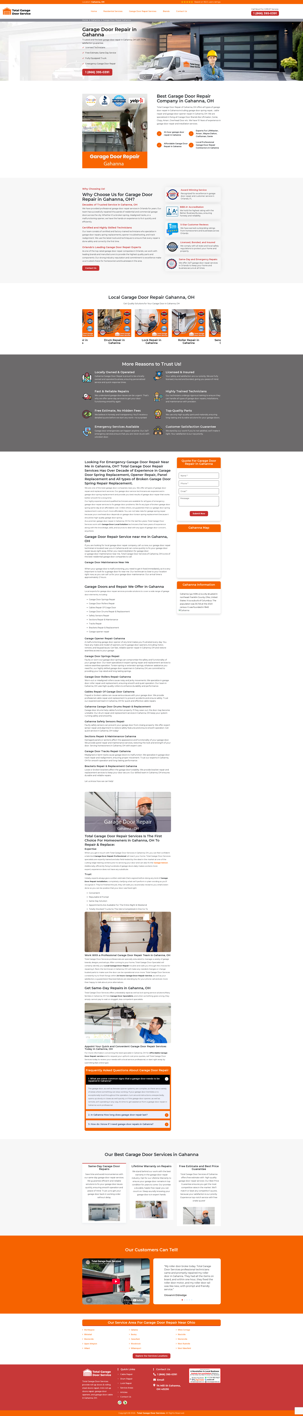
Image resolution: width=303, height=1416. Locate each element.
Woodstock (136, 1344)
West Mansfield (184, 1348)
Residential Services (113, 11)
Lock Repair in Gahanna (188, 342)
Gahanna (95, 20)
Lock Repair (126, 1383)
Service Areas (126, 1388)
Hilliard (87, 1348)
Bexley (134, 1334)
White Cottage (184, 1330)
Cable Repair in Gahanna (114, 342)
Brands (166, 11)
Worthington (89, 1330)
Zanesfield (135, 1339)
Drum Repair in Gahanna (151, 342)
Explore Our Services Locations (151, 1356)
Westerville (89, 1339)
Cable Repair (126, 1374)
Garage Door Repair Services (142, 11)
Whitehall (88, 1334)
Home (94, 11)
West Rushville (184, 1344)
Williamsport (136, 1348)
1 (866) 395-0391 (97, 72)
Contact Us (181, 11)
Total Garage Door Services (151, 1413)
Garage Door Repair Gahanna (117, 20)
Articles (123, 1392)
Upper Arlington (90, 1344)
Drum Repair (126, 1379)
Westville (182, 1334)
